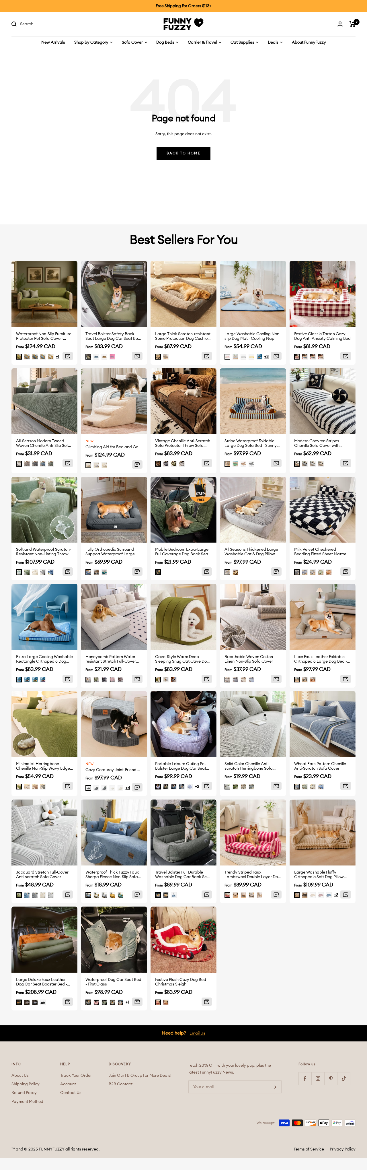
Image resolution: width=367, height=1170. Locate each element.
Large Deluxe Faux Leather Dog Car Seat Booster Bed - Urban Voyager (41, 982)
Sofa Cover (133, 42)
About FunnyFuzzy (309, 42)
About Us (20, 1076)
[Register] (274, 1086)
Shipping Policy (25, 1084)
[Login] (340, 24)
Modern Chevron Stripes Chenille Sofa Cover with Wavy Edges (316, 443)
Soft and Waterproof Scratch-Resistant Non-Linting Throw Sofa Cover (43, 552)
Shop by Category (91, 42)
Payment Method (27, 1102)
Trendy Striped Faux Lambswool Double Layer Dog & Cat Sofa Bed (252, 874)
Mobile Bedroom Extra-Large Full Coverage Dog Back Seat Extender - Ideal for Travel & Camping (182, 552)
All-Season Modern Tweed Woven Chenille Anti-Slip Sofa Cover (43, 443)
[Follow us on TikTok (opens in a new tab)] (343, 1078)
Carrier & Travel (203, 42)
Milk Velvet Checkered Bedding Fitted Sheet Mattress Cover (322, 552)
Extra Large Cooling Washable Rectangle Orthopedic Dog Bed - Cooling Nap (44, 659)
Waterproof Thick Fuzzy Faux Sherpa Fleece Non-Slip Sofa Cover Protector (112, 874)
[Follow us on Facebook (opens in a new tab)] (304, 1078)
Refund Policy (24, 1093)
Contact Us (70, 1093)
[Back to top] (344, 1132)
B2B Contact (120, 1084)
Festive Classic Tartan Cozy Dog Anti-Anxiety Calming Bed (322, 336)
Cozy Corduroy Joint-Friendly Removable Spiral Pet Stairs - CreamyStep (113, 770)
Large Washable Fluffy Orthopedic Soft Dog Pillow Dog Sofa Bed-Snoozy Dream (321, 874)
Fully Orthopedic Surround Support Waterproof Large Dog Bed (110, 552)
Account (68, 1084)
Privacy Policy (343, 1149)
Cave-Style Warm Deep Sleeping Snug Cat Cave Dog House (182, 659)
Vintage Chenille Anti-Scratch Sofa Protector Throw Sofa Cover (182, 443)
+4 (128, 788)
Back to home (183, 153)
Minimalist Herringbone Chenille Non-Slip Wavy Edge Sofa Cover (43, 766)
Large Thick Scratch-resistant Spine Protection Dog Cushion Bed (182, 336)
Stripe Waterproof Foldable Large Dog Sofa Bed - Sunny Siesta (251, 443)
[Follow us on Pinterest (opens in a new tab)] (330, 1078)
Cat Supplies (243, 42)
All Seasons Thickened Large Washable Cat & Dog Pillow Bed (251, 552)
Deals (273, 42)
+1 (57, 357)
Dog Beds (165, 42)
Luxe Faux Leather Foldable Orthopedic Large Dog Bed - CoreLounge (320, 659)
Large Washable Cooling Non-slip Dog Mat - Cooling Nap (253, 336)
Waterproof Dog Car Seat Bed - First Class (113, 982)
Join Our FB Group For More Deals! (140, 1076)
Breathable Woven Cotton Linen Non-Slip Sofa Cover (249, 659)
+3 (266, 357)
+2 (197, 787)
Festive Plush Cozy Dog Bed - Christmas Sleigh (181, 982)
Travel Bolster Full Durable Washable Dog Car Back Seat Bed (183, 874)
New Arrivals (53, 42)
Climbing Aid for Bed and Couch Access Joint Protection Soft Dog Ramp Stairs (113, 447)
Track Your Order (76, 1076)
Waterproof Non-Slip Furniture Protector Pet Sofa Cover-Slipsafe (43, 336)
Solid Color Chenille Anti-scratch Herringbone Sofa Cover (249, 766)
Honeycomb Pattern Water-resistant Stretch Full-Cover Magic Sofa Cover (110, 659)
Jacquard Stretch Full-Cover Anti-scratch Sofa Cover (42, 874)
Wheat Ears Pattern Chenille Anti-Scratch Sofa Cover (320, 766)
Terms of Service (309, 1149)
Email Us (197, 1033)
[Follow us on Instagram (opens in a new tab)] (317, 1078)
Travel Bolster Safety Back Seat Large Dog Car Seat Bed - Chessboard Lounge (112, 336)
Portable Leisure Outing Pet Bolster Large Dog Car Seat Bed (180, 766)
